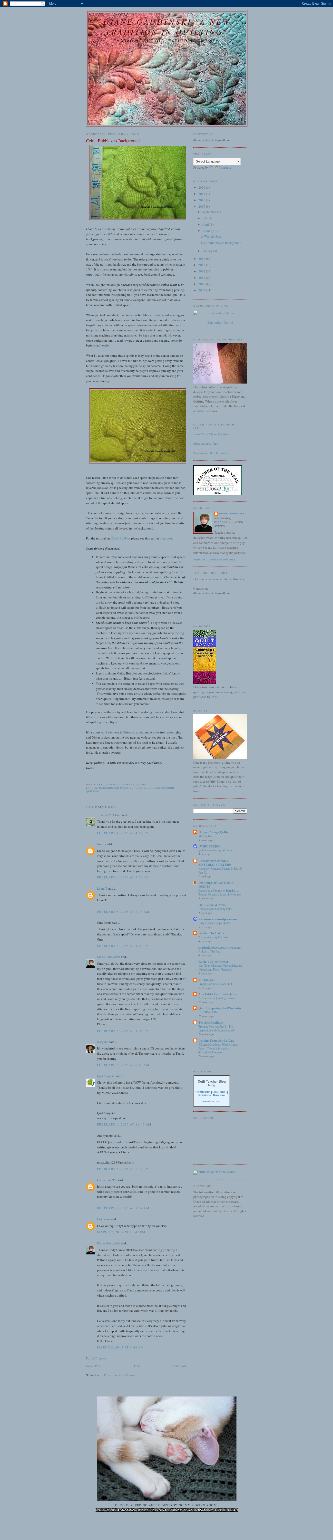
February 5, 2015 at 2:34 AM (123, 911)
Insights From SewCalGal (216, 1040)
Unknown (103, 1219)
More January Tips (205, 443)
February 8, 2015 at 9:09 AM (123, 1208)
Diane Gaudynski (108, 956)
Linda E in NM (107, 1180)
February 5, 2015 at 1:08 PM (123, 1031)
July (205, 218)
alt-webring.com (211, 1101)
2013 (202, 265)
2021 (202, 187)
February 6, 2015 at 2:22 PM (123, 1168)
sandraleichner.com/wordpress (219, 947)
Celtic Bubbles (120, 538)
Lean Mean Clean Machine (211, 434)
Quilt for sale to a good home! (215, 850)
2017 (202, 194)
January (207, 251)
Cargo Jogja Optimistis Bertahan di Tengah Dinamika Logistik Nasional (219, 892)
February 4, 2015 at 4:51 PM (123, 833)
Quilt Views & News (211, 904)
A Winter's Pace (211, 236)
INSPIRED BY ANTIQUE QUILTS (216, 884)
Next (223, 1092)
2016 (202, 200)
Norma (101, 844)
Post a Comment (97, 1358)
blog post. (166, 538)
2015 (202, 206)
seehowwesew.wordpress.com (218, 918)
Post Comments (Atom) (119, 1375)
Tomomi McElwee (109, 815)
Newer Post (93, 1366)
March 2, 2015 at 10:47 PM (121, 1232)
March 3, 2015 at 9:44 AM (120, 1347)
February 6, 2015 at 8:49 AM (123, 1065)
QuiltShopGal (106, 1076)
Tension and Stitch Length (210, 453)
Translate (225, 167)
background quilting (116, 788)
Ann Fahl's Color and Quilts (217, 993)
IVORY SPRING (209, 846)
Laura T (102, 888)
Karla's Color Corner (213, 961)
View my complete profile (214, 559)
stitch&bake (206, 979)
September (209, 212)
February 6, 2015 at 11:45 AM (124, 1124)
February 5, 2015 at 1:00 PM (123, 945)
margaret (102, 1042)
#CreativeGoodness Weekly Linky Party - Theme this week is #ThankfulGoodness (218, 1048)
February (208, 231)
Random (219, 1095)
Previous (204, 1095)
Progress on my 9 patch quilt (215, 984)
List (215, 1092)
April (206, 224)
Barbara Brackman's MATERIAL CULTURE (214, 862)
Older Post (179, 1366)
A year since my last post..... (214, 937)
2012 (202, 271)
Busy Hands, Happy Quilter (214, 923)
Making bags (206, 836)
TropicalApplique (210, 1022)
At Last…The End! (209, 951)
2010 (202, 284)
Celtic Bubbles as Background (221, 243)
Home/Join (203, 1092)
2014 (202, 258)
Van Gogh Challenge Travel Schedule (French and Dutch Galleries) (220, 967)
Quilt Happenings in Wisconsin (219, 1008)
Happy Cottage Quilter (214, 832)
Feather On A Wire (211, 933)
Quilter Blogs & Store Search (216, 1171)
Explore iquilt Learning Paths (215, 909)
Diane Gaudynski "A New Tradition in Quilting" (166, 26)
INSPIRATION (207, 1012)
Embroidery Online (220, 322)
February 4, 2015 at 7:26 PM (123, 877)
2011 (202, 277)
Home (136, 1366)
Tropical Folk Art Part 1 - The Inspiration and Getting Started (216, 1028)
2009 (202, 290)
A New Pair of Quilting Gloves (216, 998)
